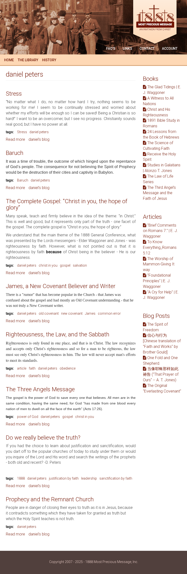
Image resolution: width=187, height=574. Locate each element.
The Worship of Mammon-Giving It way (158, 264)
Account (170, 48)
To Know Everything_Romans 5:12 (160, 247)
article (21, 368)
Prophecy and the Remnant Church (50, 499)
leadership (89, 478)
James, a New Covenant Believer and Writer (60, 286)
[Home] (156, 22)
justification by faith (64, 478)
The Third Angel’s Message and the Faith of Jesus (159, 193)
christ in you (48, 265)
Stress (14, 93)
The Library (28, 60)
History (49, 60)
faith (32, 368)
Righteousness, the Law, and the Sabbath (57, 334)
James (90, 313)
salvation (80, 265)
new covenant (72, 313)
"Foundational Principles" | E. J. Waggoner (157, 281)
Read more (15, 139)
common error (109, 313)
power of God (27, 417)
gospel (65, 265)
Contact (147, 48)
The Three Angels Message (40, 389)
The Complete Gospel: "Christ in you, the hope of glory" (66, 204)
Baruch (14, 153)
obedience (67, 368)
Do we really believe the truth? (43, 437)
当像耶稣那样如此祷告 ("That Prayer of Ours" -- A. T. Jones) (160, 374)
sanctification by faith (115, 478)
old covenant (49, 313)
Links (127, 48)
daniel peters (39, 132)
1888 (21, 478)
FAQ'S (110, 48)
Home (9, 60)
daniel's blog (38, 139)
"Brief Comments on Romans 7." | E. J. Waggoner (160, 231)
